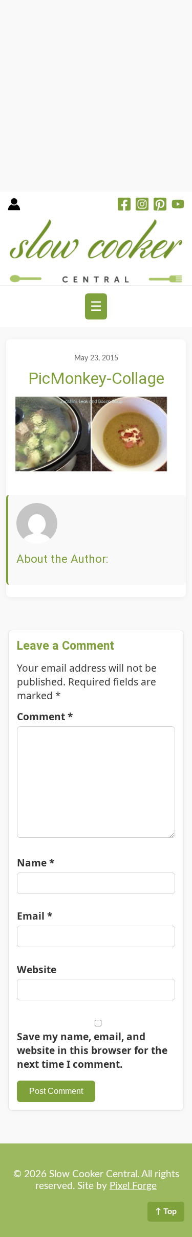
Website (36, 969)
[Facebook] (124, 205)
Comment (45, 716)
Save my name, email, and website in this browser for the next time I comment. (92, 1050)
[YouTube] (178, 205)
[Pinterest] (160, 205)
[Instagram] (142, 205)
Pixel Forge (133, 1186)
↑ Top (166, 1211)
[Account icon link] (14, 208)
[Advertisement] (96, 96)
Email (34, 916)
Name (35, 862)
